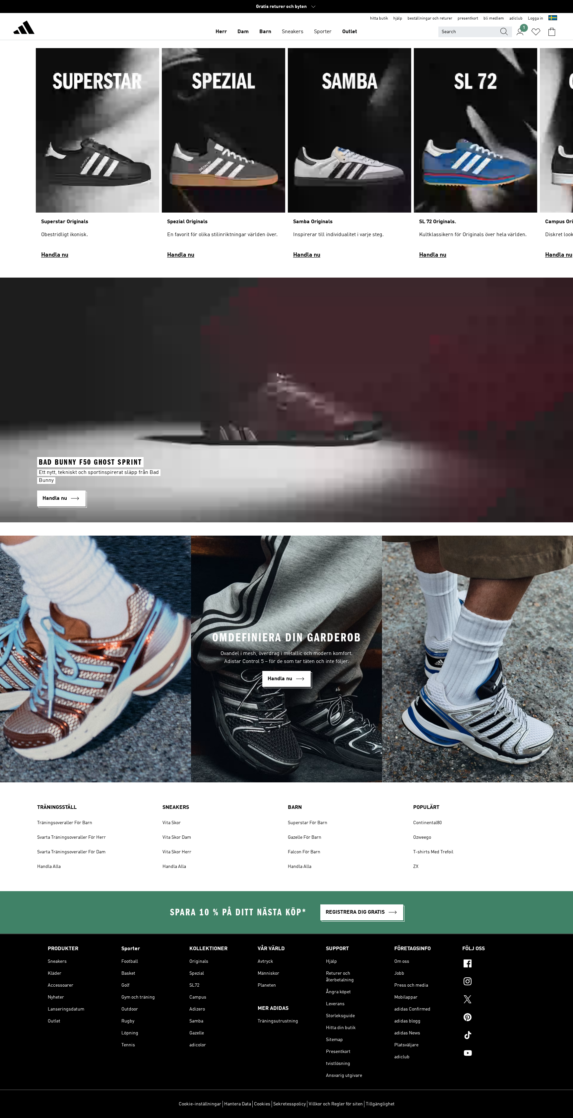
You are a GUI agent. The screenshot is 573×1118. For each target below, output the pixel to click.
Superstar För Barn (307, 823)
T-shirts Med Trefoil (433, 852)
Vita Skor (171, 823)
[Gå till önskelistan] (536, 32)
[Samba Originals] (349, 156)
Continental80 (427, 823)
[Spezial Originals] (223, 156)
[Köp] (23, 28)
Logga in (535, 19)
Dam (243, 31)
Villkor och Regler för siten (336, 1104)
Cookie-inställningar (200, 1104)
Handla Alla (49, 866)
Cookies (262, 1104)
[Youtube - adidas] (493, 1054)
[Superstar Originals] (97, 156)
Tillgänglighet (380, 1104)
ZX (415, 866)
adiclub (516, 19)
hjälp (397, 19)
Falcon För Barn (304, 852)
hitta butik (379, 19)
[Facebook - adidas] (493, 964)
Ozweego (422, 837)
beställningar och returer (430, 19)
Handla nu (54, 255)
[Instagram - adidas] (493, 982)
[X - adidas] (493, 1000)
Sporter (323, 31)
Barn (265, 31)
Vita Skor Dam (176, 837)
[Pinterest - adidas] (493, 1018)
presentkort (468, 19)
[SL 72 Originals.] (475, 156)
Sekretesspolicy (289, 1104)
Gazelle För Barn (304, 837)
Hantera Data (237, 1104)
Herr (221, 31)
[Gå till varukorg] (552, 32)
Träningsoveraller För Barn (64, 823)
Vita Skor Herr (176, 852)
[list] (286, 156)
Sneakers (292, 31)
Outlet (349, 31)
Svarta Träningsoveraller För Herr (71, 837)
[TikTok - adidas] (493, 1036)
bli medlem (493, 19)
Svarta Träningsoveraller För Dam (71, 852)
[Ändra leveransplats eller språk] (553, 18)
